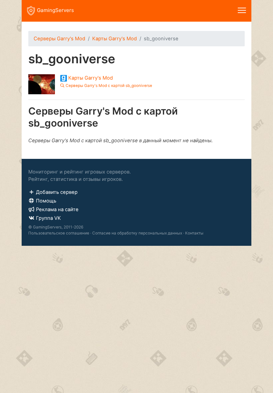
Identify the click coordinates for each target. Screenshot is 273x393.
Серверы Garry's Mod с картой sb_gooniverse (109, 85)
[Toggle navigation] (242, 11)
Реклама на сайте (57, 209)
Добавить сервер (57, 192)
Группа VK (48, 218)
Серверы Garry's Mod (59, 39)
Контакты (194, 233)
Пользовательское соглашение (58, 233)
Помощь (46, 201)
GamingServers (55, 10)
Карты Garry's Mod (114, 39)
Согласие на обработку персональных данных (137, 233)
